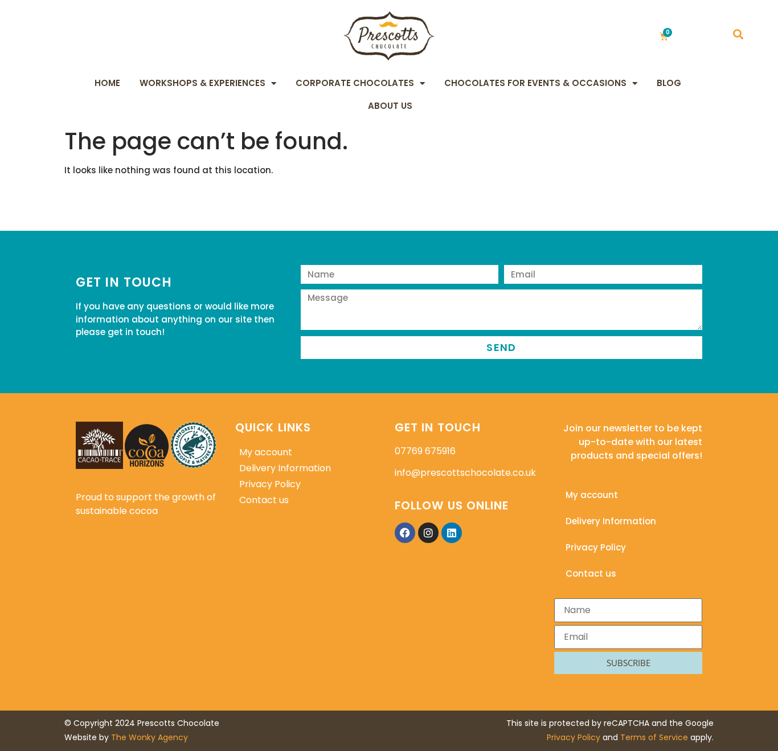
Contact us (264, 500)
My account (265, 452)
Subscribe (628, 662)
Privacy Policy (270, 484)
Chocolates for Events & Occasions (535, 83)
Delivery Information (285, 468)
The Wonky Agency (149, 737)
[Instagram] (428, 533)
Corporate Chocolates (355, 83)
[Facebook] (405, 533)
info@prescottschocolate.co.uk (465, 472)
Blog (669, 83)
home (107, 83)
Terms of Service (654, 737)
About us (390, 106)
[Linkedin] (451, 533)
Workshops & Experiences (202, 83)
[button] (737, 34)
